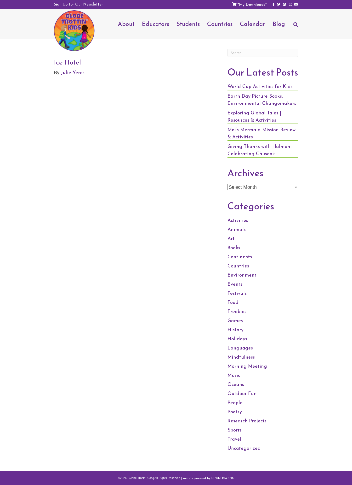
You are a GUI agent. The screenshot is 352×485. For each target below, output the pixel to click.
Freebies (236, 311)
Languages (240, 347)
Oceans (235, 384)
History (235, 329)
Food (232, 302)
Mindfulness (241, 357)
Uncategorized (244, 448)
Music (233, 375)
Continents (239, 256)
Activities (237, 220)
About (126, 23)
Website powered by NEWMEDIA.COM (208, 478)
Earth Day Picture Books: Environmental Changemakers (261, 99)
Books (233, 247)
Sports (234, 429)
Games (235, 320)
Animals (236, 229)
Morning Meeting (247, 366)
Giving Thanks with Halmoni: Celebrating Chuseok (260, 150)
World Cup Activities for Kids (260, 86)
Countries (238, 265)
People (235, 402)
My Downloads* (253, 4)
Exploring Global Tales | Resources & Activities (254, 116)
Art (231, 238)
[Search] (293, 26)
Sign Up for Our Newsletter (78, 4)
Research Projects (247, 420)
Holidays (237, 338)
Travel (234, 439)
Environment (241, 274)
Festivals (237, 293)
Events (234, 284)
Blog (279, 23)
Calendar (252, 23)
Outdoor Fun (242, 393)
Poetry (234, 411)
